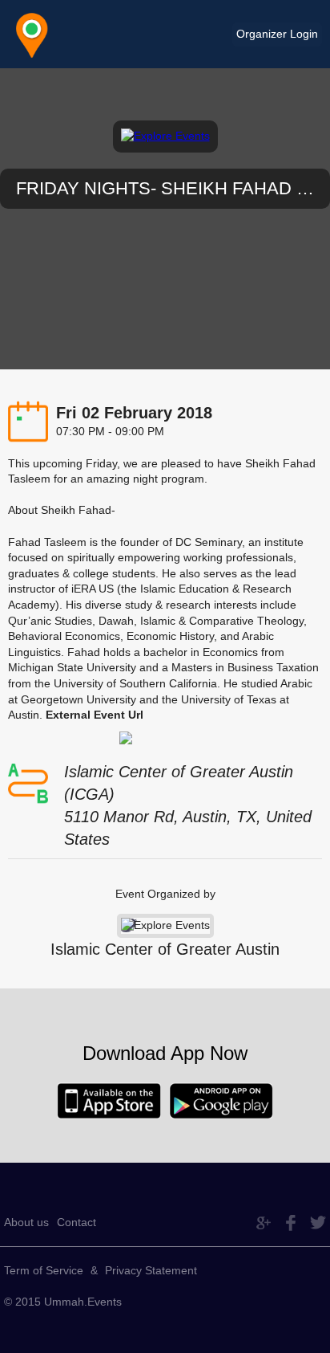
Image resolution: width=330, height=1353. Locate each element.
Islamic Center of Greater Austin (165, 949)
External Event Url (94, 714)
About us (26, 1222)
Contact (76, 1222)
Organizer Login (277, 33)
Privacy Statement (151, 1270)
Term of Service (43, 1270)
